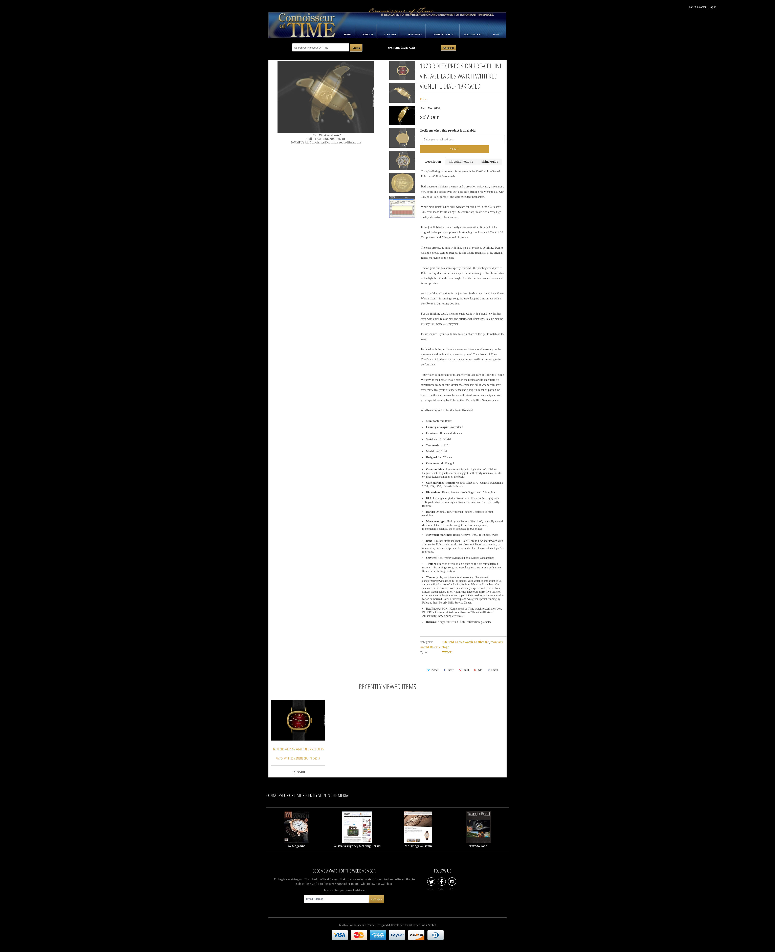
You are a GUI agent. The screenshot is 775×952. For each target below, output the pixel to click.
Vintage (444, 647)
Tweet (434, 670)
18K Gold (448, 642)
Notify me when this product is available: (448, 130)
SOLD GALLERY (473, 34)
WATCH (447, 652)
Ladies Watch (464, 642)
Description (433, 161)
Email (494, 670)
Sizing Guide (489, 161)
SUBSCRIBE (390, 34)
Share (450, 670)
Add (480, 670)
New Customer (697, 6)
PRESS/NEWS (415, 34)
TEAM (496, 34)
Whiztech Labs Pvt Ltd (422, 925)
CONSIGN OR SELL (443, 34)
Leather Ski (481, 642)
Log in (712, 6)
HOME (348, 34)
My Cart (409, 47)
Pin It (465, 670)
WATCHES (368, 34)
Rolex (424, 99)
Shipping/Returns (461, 161)
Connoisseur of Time (362, 925)
